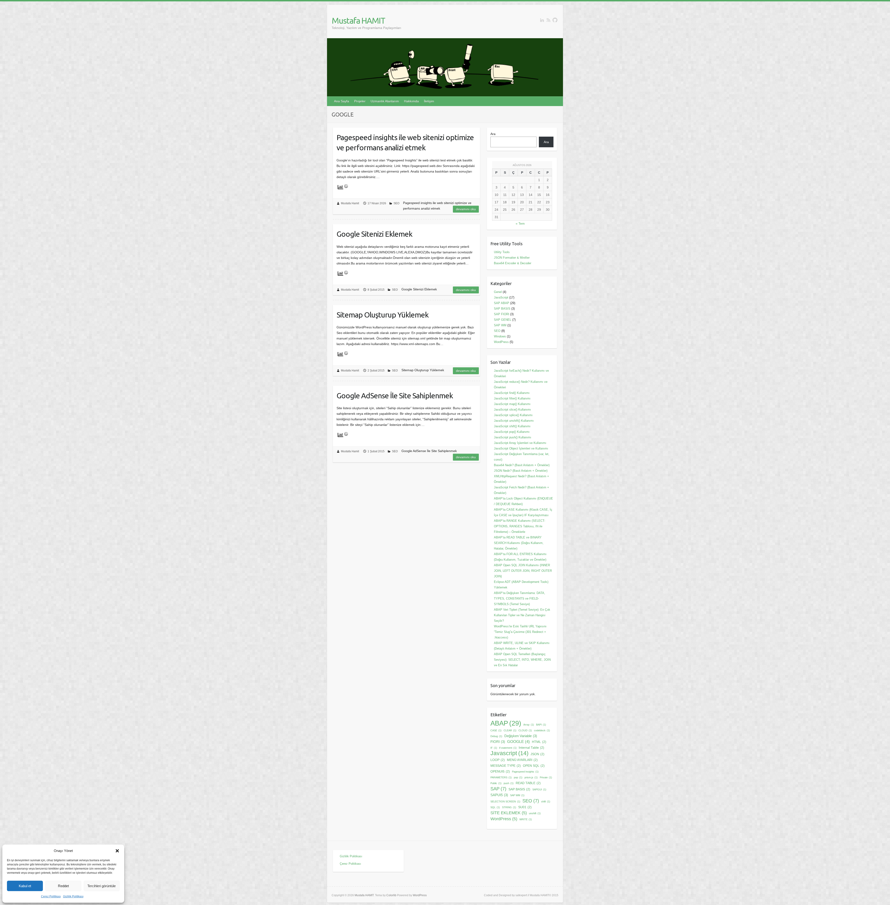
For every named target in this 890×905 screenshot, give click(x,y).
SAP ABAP (501, 303)
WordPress (501, 342)
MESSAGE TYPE (505, 765)
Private (546, 777)
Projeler (360, 101)
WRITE (525, 819)
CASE (496, 730)
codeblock (542, 730)
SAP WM (500, 325)
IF (493, 747)
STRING (509, 807)
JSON (537, 754)
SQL (495, 807)
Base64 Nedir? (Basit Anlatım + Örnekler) (522, 465)
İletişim (429, 101)
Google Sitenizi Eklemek (374, 234)
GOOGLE (518, 741)
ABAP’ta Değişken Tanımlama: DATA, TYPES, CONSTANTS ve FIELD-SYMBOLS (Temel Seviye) (519, 598)
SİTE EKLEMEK (508, 812)
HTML (539, 742)
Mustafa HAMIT (358, 20)
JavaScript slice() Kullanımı (512, 409)
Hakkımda (411, 101)
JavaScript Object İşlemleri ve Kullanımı (521, 448)
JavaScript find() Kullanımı (512, 393)
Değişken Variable (520, 736)
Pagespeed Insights (525, 771)
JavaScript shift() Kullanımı (512, 426)
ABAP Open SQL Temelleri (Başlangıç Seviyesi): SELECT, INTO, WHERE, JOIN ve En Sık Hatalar (522, 659)
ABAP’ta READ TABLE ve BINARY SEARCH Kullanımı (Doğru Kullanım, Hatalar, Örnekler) (519, 543)
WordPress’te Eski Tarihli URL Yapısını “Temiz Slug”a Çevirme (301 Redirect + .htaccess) (520, 632)
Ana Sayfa (341, 101)
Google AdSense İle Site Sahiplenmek (395, 395)
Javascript (509, 753)
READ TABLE (528, 783)
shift (545, 801)
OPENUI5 (500, 771)
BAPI (541, 724)
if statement (508, 747)
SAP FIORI (501, 314)
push (509, 783)
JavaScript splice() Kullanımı (513, 415)
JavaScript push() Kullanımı (512, 437)
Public (496, 783)
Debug (496, 736)
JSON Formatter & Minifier (512, 257)
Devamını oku (466, 209)
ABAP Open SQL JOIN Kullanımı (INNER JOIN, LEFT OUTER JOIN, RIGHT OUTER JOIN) (523, 570)
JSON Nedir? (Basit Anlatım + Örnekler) (520, 470)
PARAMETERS (501, 777)
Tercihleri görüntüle (101, 886)
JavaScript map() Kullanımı (512, 404)
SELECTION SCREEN (505, 801)
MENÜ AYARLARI (522, 760)
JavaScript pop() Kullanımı (512, 432)
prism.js (531, 777)
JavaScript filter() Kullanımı (512, 398)
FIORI (497, 742)
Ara (493, 134)
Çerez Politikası (51, 896)
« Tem (520, 223)
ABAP (505, 723)
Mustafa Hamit (350, 203)
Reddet (63, 886)
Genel (498, 292)
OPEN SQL (534, 765)
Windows (500, 336)
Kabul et (25, 886)
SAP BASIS (502, 308)
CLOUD (525, 730)
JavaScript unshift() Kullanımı (514, 420)
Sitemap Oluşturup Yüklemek (383, 315)
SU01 (525, 807)
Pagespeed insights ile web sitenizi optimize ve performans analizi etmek (405, 142)
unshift (535, 813)
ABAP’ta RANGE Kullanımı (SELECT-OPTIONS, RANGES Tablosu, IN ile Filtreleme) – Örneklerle (519, 526)
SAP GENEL (502, 319)
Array (528, 724)
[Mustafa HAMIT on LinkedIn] (542, 20)
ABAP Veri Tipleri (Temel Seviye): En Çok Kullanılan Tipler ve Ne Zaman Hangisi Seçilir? (522, 615)
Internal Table (531, 747)
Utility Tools (502, 252)
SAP (498, 788)
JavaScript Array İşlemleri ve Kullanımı (520, 443)
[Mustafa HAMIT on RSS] (548, 20)
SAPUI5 (499, 795)
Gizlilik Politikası (73, 896)
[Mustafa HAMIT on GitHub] (555, 20)
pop (518, 777)
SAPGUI (539, 789)
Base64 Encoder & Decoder (512, 263)
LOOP (497, 760)
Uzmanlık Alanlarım (385, 101)
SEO (396, 203)
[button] (117, 850)
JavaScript (501, 297)
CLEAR (510, 730)
